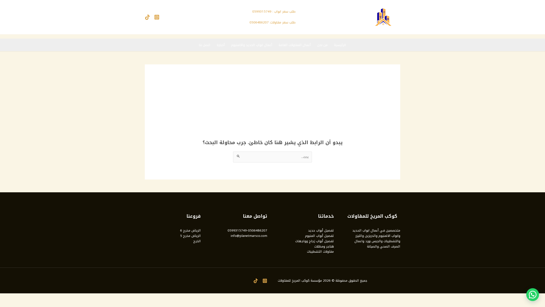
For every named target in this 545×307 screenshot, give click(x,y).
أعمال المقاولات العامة (295, 45)
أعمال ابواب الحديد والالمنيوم (251, 45)
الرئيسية (340, 45)
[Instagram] (156, 17)
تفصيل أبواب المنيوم (319, 236)
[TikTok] (147, 17)
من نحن (322, 45)
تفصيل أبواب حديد (321, 230)
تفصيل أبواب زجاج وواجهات (314, 241)
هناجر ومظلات (324, 246)
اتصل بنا (204, 45)
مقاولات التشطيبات (320, 252)
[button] (532, 294)
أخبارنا (221, 45)
